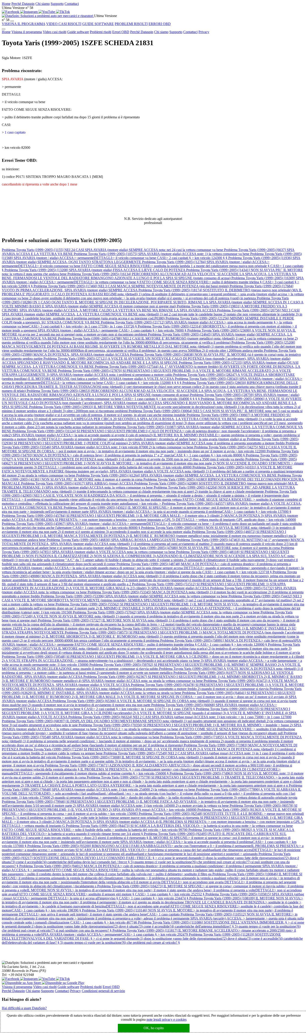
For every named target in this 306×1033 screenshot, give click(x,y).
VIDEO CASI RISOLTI (63, 24)
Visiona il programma (26, 32)
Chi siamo (42, 4)
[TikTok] (63, 12)
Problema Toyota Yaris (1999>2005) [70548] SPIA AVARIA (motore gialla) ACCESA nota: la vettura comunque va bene (149, 735)
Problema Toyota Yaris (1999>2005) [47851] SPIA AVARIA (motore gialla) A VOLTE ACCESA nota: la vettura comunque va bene (148, 550)
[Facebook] (11, 12)
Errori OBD (120, 32)
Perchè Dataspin (22, 4)
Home (6, 4)
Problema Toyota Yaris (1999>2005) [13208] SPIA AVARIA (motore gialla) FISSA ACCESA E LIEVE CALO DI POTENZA (95, 270)
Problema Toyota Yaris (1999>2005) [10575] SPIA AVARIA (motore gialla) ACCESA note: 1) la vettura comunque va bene (162, 254)
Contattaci (72, 4)
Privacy (203, 32)
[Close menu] (3, 29)
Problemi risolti (100, 32)
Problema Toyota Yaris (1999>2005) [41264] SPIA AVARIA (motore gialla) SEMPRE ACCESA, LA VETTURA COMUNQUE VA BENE (177, 475)
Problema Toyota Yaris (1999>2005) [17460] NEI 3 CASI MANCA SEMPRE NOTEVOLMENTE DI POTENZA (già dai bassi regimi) (132, 286)
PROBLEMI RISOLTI (131, 24)
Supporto (57, 4)
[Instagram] (29, 12)
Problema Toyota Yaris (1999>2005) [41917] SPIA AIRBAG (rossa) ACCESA (77, 483)
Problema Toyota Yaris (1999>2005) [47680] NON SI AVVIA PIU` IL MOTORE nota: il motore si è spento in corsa (197, 548)
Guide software (78, 32)
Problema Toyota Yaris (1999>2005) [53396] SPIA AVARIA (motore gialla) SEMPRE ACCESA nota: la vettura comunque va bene (134, 596)
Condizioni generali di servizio (103, 991)
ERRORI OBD (160, 24)
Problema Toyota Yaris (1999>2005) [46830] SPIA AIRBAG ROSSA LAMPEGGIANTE (112, 540)
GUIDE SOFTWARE (98, 24)
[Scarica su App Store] (22, 983)
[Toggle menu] (12, 21)
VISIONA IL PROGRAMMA (23, 24)
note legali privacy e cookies (167, 1019)
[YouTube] (47, 12)
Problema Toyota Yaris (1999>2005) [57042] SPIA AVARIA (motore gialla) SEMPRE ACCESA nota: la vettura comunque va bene (167, 612)
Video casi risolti (54, 32)
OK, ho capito (154, 1028)
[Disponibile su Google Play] (63, 983)
